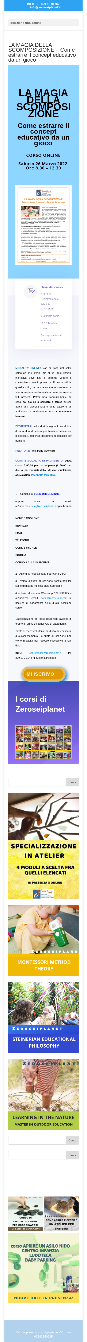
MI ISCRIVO (40, 674)
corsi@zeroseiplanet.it (42, 506)
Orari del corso (52, 287)
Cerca (72, 782)
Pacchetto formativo (43, 475)
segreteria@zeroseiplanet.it (45, 653)
